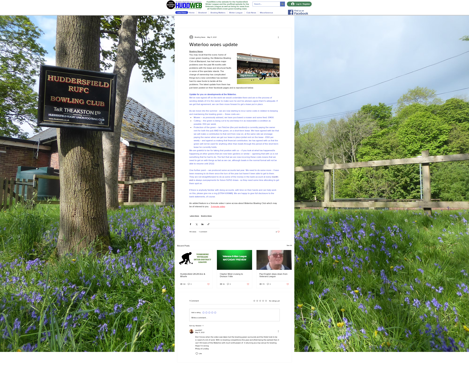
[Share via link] (208, 224)
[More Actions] (278, 331)
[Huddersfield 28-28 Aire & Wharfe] (195, 260)
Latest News (194, 216)
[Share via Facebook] (190, 224)
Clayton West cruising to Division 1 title (231, 275)
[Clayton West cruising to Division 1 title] (234, 260)
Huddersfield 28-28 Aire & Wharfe (192, 275)
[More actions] (278, 37)
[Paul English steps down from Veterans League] (274, 260)
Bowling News (206, 216)
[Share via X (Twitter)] (196, 224)
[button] (218, 12)
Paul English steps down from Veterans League (273, 275)
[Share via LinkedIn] (202, 224)
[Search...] (282, 4)
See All (289, 245)
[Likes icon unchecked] (196, 353)
